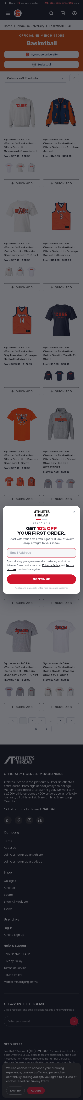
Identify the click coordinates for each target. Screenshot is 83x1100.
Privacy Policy (51, 565)
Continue (41, 579)
